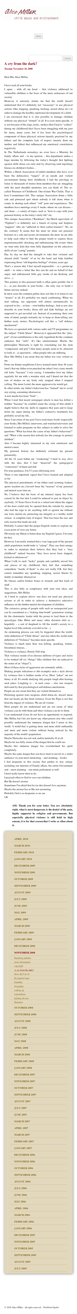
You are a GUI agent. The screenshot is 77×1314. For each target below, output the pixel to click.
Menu (38, 36)
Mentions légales (51, 1307)
